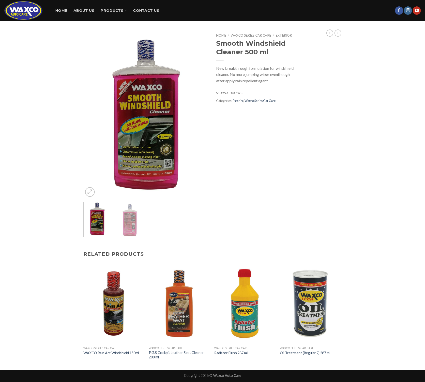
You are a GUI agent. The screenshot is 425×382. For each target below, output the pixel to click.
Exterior (284, 35)
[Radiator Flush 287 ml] (244, 303)
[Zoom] (90, 192)
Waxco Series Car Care (251, 35)
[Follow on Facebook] (399, 10)
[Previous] (92, 114)
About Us (84, 10)
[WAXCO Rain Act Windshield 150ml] (113, 303)
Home (61, 10)
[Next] (200, 114)
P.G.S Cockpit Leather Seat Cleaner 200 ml (176, 355)
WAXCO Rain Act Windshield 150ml (111, 353)
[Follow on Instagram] (408, 10)
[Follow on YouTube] (417, 10)
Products (112, 10)
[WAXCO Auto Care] (26, 10)
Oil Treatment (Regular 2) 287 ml (305, 353)
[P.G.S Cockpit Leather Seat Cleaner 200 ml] (179, 303)
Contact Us (146, 10)
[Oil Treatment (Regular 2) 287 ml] (310, 303)
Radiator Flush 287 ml (231, 353)
